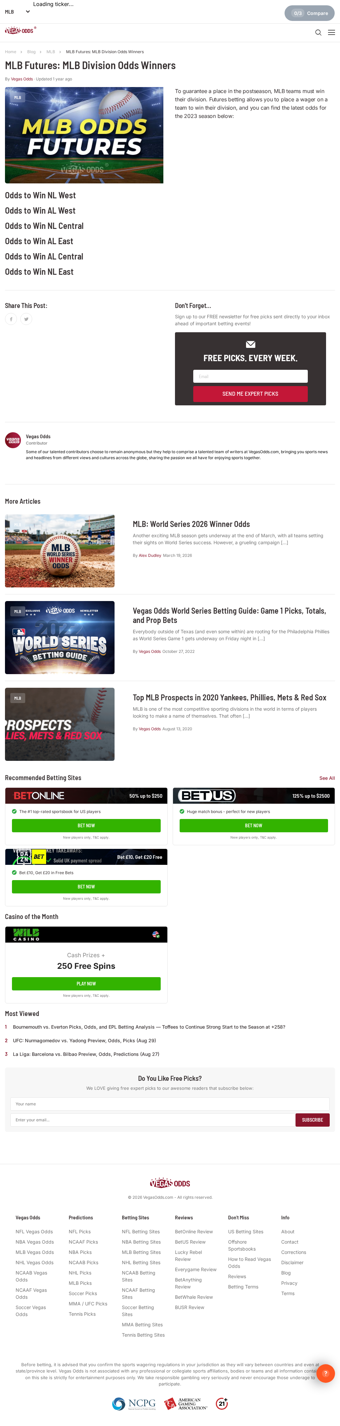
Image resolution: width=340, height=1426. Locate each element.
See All (327, 778)
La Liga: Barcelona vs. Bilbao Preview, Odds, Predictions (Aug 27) (86, 1054)
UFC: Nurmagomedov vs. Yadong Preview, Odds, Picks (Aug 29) (84, 1040)
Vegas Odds (22, 78)
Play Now (86, 983)
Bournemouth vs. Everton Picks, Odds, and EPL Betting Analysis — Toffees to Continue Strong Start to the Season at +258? (149, 1027)
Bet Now (86, 825)
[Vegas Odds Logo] (21, 31)
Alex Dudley (150, 555)
